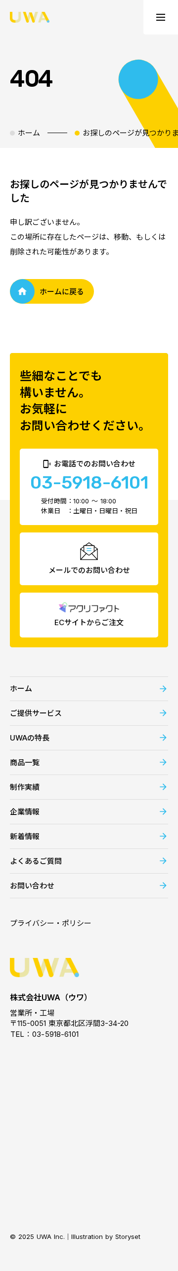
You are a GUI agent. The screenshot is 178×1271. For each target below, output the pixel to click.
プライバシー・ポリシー (50, 923)
